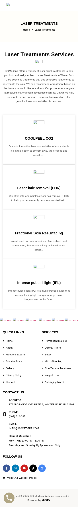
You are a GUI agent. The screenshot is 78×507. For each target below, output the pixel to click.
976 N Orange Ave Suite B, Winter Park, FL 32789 (41, 404)
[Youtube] (24, 468)
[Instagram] (15, 468)
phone (13, 412)
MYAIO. (46, 500)
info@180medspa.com (24, 428)
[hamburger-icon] (71, 5)
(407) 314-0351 (18, 416)
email (13, 424)
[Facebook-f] (6, 468)
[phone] (4, 414)
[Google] (42, 468)
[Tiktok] (33, 468)
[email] (4, 426)
